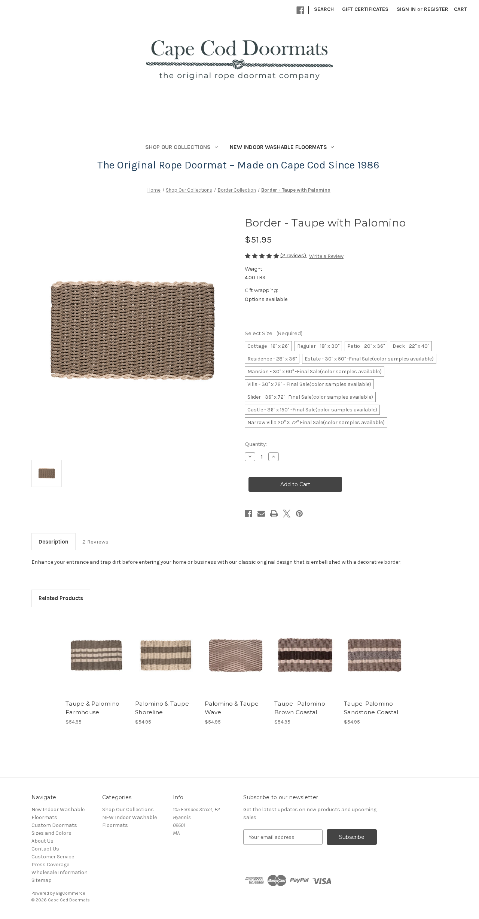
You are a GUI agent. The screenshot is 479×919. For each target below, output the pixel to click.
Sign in (406, 9)
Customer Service (52, 856)
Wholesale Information (59, 872)
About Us (42, 841)
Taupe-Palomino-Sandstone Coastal (371, 708)
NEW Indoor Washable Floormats (278, 147)
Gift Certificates (365, 9)
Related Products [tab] (61, 598)
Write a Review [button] (326, 256)
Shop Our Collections (178, 147)
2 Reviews (95, 541)
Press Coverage (50, 864)
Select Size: (273, 333)
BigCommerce (70, 893)
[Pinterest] (299, 513)
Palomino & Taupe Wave (232, 708)
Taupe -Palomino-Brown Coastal (300, 708)
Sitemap (41, 880)
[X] (286, 513)
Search (324, 9)
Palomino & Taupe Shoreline (162, 708)
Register (436, 9)
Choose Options (96, 662)
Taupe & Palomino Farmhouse (92, 708)
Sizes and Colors (51, 833)
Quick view (90, 649)
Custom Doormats (54, 825)
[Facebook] (300, 10)
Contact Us (45, 849)
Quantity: (256, 444)
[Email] (261, 513)
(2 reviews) (293, 255)
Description (53, 541)
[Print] (274, 513)
